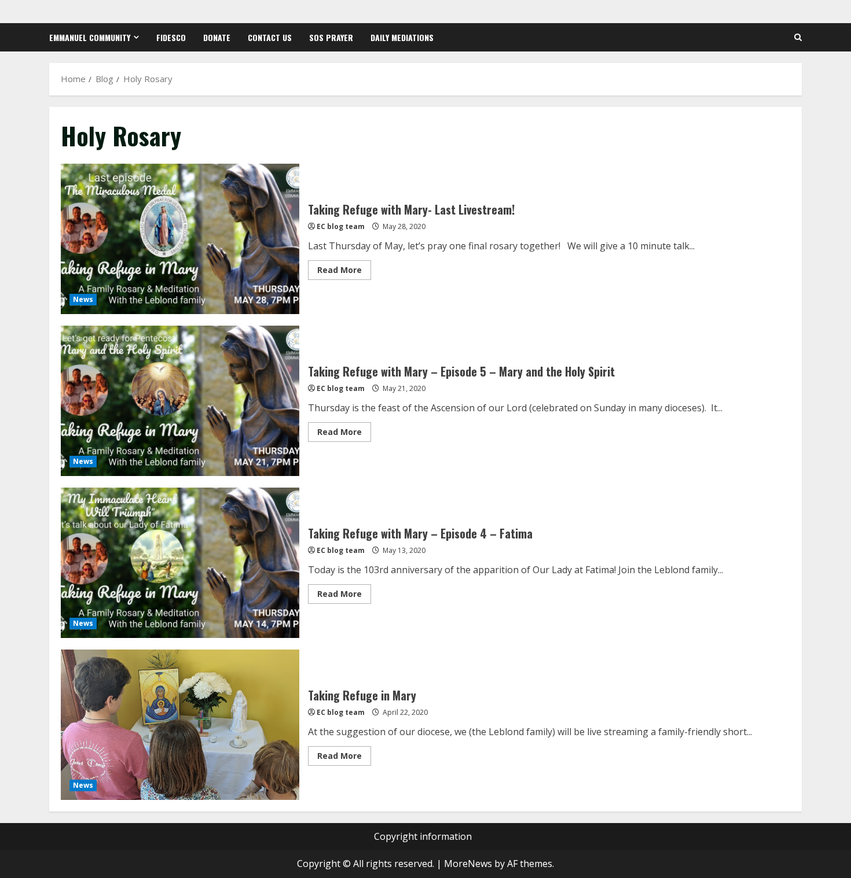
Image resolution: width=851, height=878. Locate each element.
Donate (216, 37)
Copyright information (423, 836)
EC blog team (341, 226)
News (83, 299)
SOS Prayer (331, 37)
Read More (344, 272)
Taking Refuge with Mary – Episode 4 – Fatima (180, 563)
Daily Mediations (402, 37)
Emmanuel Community (89, 37)
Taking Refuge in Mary (180, 725)
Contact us (270, 37)
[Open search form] (798, 38)
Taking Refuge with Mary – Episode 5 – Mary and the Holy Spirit (180, 401)
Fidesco (171, 37)
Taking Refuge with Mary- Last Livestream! (180, 239)
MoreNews (468, 863)
